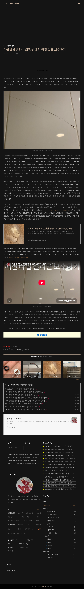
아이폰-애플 (52, 521)
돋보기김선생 (42, 586)
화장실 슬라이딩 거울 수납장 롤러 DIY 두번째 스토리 (59, 486)
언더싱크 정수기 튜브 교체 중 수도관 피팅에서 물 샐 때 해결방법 (24, 392)
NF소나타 (26, 517)
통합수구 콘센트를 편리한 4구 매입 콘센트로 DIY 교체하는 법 (23, 404)
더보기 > (78, 380)
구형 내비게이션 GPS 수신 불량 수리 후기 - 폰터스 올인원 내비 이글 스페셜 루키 (59, 458)
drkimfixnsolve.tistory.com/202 (57, 210)
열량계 (39, 524)
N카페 (11, 551)
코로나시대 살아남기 (55, 554)
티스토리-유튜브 (54, 533)
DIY (39, 529)
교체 (39, 513)
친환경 (51, 548)
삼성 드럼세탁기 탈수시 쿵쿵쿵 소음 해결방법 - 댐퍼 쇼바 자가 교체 (59, 483)
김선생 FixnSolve (11, 3)
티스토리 (12, 513)
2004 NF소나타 (53, 514)
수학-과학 (52, 527)
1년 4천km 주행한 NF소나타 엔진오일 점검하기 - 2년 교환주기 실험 (59, 480)
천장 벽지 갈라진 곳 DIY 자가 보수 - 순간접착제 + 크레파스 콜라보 (25, 409)
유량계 (11, 517)
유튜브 (11, 543)
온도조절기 (30, 513)
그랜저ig (12, 533)
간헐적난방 (28, 520)
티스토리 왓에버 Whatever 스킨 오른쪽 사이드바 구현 (59, 474)
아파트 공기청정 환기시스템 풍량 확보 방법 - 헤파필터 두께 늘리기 (25, 401)
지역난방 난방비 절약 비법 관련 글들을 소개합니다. (23, 463)
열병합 (19, 529)
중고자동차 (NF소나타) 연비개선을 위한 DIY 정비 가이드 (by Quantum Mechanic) (59, 455)
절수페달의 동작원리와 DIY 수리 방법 (55, 470)
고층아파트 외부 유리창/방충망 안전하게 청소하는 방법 (59, 467)
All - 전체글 (46, 505)
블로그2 (22, 543)
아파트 (31, 524)
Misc (46, 551)
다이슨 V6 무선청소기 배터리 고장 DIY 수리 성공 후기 (59, 464)
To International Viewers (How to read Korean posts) (24, 454)
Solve (7, 385)
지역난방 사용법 (14, 520)
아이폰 (21, 513)
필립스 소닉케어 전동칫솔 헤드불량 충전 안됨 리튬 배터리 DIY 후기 (59, 489)
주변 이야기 (52, 557)
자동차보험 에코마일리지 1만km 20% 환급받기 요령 (59, 461)
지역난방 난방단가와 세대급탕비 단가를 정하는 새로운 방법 (59, 449)
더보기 (38, 509)
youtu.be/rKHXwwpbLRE (18, 257)
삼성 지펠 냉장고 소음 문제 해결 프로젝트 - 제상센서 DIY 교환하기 (59, 477)
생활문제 (51, 545)
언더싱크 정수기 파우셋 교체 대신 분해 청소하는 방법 (21, 395)
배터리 (39, 520)
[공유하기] (9, 349)
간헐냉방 (22, 524)
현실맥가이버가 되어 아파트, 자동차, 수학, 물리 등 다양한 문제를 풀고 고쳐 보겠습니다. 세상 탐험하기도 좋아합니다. (39, 422)
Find (46, 536)
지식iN (22, 547)
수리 (39, 517)
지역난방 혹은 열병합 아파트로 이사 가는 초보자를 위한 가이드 (59, 446)
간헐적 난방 (29, 529)
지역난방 (12, 524)
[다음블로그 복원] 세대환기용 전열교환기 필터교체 (20, 389)
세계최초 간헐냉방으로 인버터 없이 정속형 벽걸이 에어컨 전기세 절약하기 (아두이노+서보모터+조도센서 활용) (59, 452)
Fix (45, 508)
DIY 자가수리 (53, 511)
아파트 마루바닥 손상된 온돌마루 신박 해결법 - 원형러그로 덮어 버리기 (26, 398)
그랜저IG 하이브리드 (55, 517)
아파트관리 (15, 385)
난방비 (11, 529)
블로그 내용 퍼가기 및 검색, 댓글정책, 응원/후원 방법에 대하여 (24, 457)
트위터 (11, 547)
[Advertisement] (42, 28)
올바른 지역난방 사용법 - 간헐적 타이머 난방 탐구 (23, 460)
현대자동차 (21, 533)
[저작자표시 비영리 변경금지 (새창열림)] (26, 349)
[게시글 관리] (12, 349)
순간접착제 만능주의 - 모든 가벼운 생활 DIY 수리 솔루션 (22, 407)
